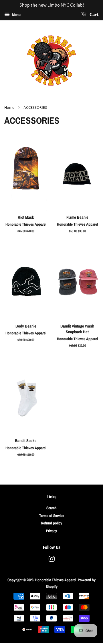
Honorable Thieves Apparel (55, 579)
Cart (94, 15)
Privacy (51, 530)
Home (9, 107)
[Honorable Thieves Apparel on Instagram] (51, 560)
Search (51, 507)
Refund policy (51, 523)
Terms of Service (51, 515)
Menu (16, 14)
